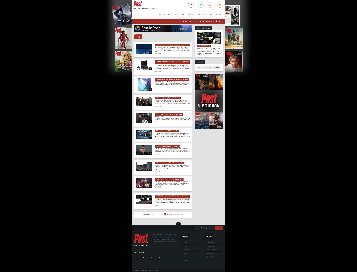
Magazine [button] (161, 14)
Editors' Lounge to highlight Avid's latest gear (168, 98)
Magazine (186, 249)
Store (211, 14)
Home (185, 242)
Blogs (185, 260)
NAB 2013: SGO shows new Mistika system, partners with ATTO (172, 196)
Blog (183, 14)
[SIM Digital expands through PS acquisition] (144, 150)
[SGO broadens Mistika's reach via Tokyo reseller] (144, 118)
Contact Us (218, 14)
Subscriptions (210, 242)
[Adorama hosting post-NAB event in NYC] (144, 134)
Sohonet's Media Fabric (204, 45)
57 (158, 214)
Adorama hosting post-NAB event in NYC (167, 131)
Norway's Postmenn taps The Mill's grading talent (169, 179)
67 (179, 214)
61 (167, 214)
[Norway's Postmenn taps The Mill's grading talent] (144, 183)
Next (182, 214)
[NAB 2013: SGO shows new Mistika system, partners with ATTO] (144, 199)
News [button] (169, 14)
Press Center (192, 21)
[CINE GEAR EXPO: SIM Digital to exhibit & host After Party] (144, 48)
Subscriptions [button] (190, 14)
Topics (210, 21)
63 (171, 214)
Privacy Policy (210, 246)
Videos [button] (176, 14)
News (185, 246)
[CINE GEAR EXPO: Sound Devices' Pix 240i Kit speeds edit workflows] (144, 65)
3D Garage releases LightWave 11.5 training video (169, 162)
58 (160, 214)
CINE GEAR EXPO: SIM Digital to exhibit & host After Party (172, 45)
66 (177, 214)
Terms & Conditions (212, 249)
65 (175, 214)
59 (162, 214)
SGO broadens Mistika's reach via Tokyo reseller (169, 114)
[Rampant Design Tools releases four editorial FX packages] (144, 84)
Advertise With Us (202, 14)
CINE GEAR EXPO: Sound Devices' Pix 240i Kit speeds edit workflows (172, 62)
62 (169, 214)
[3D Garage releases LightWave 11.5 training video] (144, 166)
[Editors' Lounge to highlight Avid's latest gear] (144, 101)
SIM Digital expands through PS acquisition (168, 146)
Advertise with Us (211, 253)
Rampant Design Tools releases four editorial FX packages (172, 79)
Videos (185, 257)
